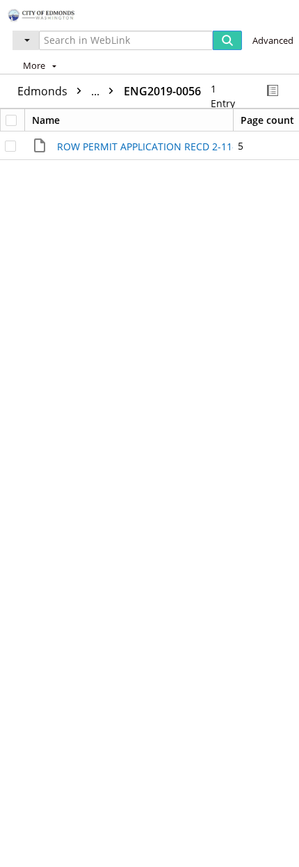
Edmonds (59, 91)
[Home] (59, 13)
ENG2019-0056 (162, 91)
